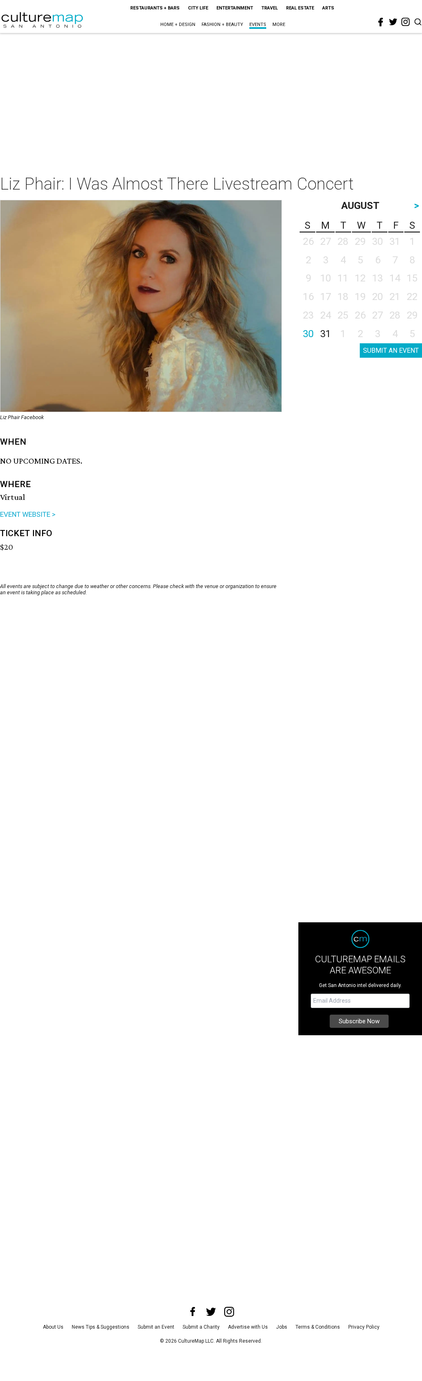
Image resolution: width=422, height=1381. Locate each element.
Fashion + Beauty (222, 24)
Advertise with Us (248, 1327)
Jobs (281, 1327)
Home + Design (177, 24)
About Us (53, 1327)
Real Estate (300, 8)
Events (257, 24)
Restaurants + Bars (155, 8)
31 (325, 334)
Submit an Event (156, 1327)
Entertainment (234, 8)
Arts (328, 8)
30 (308, 334)
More (278, 24)
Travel (269, 8)
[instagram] (405, 22)
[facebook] (381, 22)
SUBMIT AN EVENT (391, 350)
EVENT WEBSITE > (28, 514)
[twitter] (393, 22)
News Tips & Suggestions (100, 1327)
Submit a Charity (201, 1327)
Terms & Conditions (317, 1327)
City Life (198, 8)
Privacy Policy (364, 1327)
